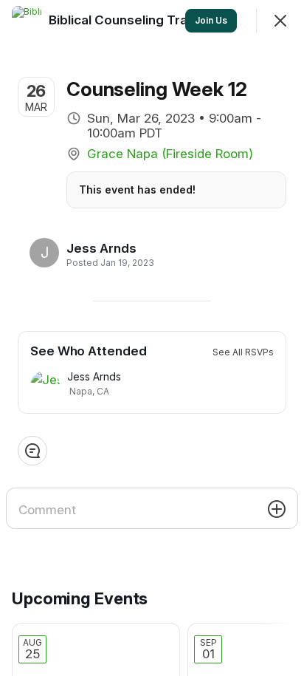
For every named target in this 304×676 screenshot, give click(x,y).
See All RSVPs (243, 352)
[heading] (105, 248)
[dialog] (152, 338)
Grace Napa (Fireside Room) (170, 153)
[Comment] (32, 450)
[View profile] (26, 20)
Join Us (211, 20)
